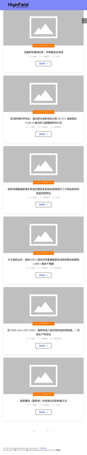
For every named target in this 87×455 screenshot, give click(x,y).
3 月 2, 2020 (49, 112)
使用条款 (43, 448)
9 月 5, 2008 (49, 324)
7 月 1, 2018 (49, 253)
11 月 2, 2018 (49, 182)
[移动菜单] (7, 5)
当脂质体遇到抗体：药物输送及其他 (43, 52)
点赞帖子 (46, 56)
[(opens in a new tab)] (43, 27)
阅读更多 (42, 64)
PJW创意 (33, 56)
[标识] (18, 5)
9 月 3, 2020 (49, 46)
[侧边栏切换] (84, 20)
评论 (57, 56)
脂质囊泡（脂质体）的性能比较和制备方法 (43, 401)
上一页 (34, 431)
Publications (38, 46)
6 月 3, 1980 (49, 394)
